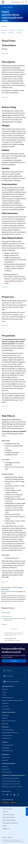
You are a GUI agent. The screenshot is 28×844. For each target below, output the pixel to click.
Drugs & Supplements (8, 7)
